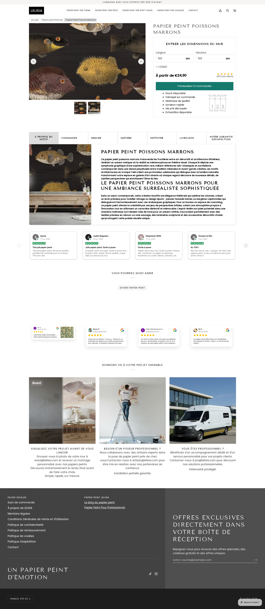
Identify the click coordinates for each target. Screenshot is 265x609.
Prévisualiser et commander (195, 86)
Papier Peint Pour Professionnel (104, 507)
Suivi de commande (21, 502)
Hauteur (201, 52)
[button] (78, 10)
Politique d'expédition (22, 541)
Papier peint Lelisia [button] (96, 497)
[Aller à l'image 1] (80, 108)
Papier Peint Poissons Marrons (81, 19)
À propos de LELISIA (20, 508)
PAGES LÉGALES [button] (17, 497)
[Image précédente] (33, 61)
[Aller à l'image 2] (94, 108)
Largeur (161, 52)
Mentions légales (19, 513)
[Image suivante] (141, 61)
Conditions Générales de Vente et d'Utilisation (38, 519)
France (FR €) (19, 598)
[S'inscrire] (253, 559)
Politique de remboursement (27, 530)
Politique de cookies (21, 536)
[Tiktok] (150, 573)
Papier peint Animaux (52, 19)
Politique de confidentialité (26, 525)
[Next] (246, 245)
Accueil (34, 19)
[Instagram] (156, 573)
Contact (13, 547)
